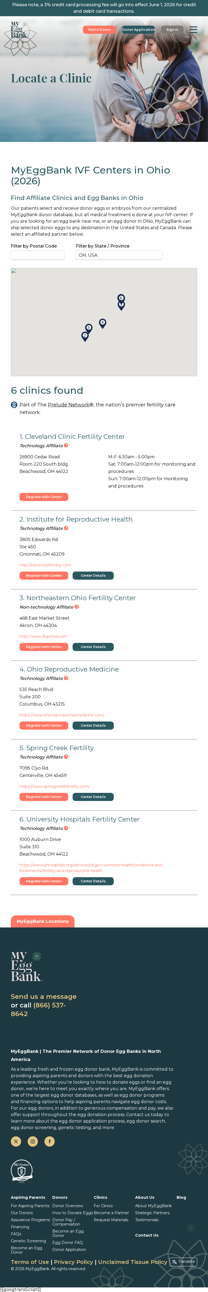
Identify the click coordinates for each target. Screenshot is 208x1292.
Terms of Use (30, 1262)
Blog (181, 1197)
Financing (20, 1226)
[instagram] (33, 1141)
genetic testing (74, 1127)
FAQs (16, 1233)
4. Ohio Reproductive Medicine (69, 669)
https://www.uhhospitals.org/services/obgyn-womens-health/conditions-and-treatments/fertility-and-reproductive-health (91, 868)
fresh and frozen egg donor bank (74, 1069)
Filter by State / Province (102, 246)
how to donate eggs (118, 1082)
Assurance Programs (30, 1219)
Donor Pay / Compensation (66, 1222)
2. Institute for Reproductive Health (76, 519)
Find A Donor (99, 30)
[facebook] (49, 1141)
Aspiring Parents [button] (28, 1197)
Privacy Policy (73, 1262)
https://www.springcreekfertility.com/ (55, 786)
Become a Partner (111, 1212)
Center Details (93, 575)
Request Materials (111, 1219)
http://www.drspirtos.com (43, 636)
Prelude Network (68, 405)
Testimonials (146, 1219)
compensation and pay (130, 1108)
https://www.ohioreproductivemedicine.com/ (62, 715)
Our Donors (22, 1212)
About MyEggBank (153, 1205)
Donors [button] (59, 1197)
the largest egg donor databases (61, 1095)
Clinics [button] (100, 1197)
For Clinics (103, 1205)
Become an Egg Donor (26, 1250)
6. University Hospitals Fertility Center (79, 819)
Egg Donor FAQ (67, 1242)
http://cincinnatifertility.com (45, 565)
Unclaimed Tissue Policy (132, 1262)
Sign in (172, 30)
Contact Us (146, 1235)
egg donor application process (92, 1121)
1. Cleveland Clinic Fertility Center (72, 436)
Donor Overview (67, 1205)
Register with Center (44, 497)
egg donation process (100, 1114)
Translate (186, 1261)
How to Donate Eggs (72, 1212)
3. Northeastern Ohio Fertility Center (78, 598)
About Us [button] (144, 1197)
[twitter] (16, 1141)
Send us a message (44, 996)
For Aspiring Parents (30, 1205)
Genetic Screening (28, 1240)
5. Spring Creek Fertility (57, 748)
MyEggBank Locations (43, 921)
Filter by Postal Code (34, 246)
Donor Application (138, 30)
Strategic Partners (152, 1212)
